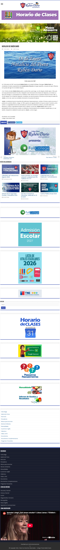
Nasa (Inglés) (4, 502)
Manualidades (4, 426)
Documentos (4, 436)
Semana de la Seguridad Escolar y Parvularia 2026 (9, 194)
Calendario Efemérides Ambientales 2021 (8, 157)
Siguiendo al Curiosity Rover (8, 505)
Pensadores (4, 419)
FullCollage (4, 411)
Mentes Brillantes (6, 424)
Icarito (2, 495)
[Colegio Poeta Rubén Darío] (30, 5)
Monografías (4, 500)
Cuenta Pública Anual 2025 (48, 194)
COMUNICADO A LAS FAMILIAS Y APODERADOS (48, 176)
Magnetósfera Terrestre (7, 498)
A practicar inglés (5, 429)
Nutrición (3, 416)
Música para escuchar (7, 421)
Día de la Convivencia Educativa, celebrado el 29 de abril (29, 195)
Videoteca (3, 431)
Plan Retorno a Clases (51, 157)
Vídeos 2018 (4, 433)
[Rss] (30, 546)
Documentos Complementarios (9, 438)
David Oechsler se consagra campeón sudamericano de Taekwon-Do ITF (29, 177)
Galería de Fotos (5, 414)
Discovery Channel (5, 490)
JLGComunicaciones (34, 544)
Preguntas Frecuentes (7, 441)
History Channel (5, 493)
